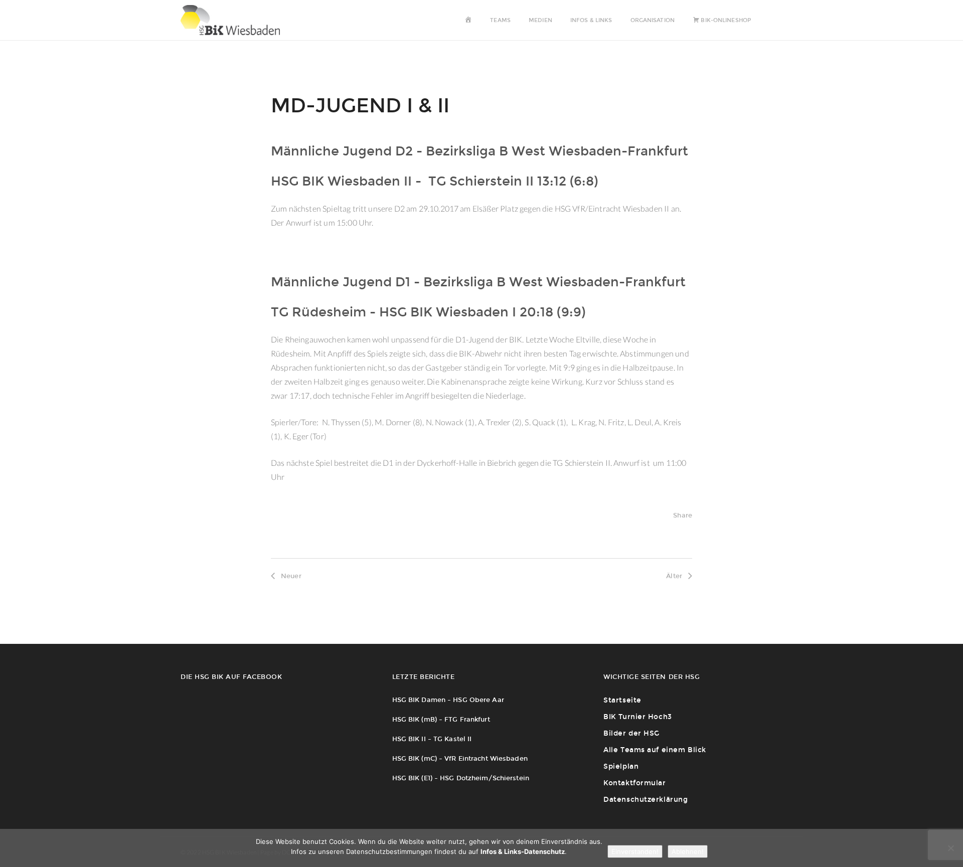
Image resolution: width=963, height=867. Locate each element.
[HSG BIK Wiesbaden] (235, 20)
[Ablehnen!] (950, 848)
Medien (540, 20)
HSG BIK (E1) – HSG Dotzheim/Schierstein (460, 778)
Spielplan (620, 766)
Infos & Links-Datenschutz (522, 851)
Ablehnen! (688, 851)
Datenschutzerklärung (645, 799)
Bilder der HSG (631, 733)
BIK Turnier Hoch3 (637, 717)
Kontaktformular (634, 783)
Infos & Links (591, 20)
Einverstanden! (635, 851)
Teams (500, 20)
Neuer (291, 576)
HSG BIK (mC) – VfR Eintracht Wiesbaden (460, 758)
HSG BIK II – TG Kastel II (432, 739)
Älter (674, 576)
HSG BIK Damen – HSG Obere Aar (448, 700)
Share (682, 515)
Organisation (652, 20)
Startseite (622, 700)
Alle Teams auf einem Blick (654, 750)
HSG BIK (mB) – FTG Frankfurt (441, 719)
